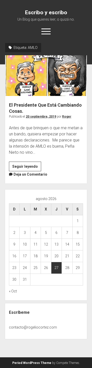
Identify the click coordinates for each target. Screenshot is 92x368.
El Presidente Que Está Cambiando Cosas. (46, 75)
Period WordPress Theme (31, 363)
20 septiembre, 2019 (41, 116)
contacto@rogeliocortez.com (33, 327)
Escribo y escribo (46, 12)
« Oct (13, 291)
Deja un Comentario (30, 174)
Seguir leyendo (26, 167)
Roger (66, 116)
